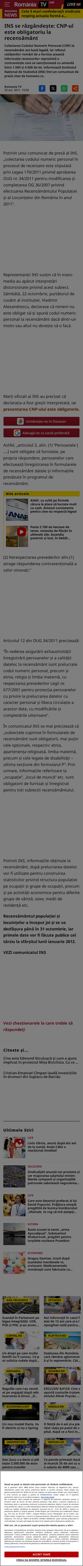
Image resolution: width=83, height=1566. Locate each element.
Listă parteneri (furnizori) (14, 1547)
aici (5, 1514)
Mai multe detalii (47, 1497)
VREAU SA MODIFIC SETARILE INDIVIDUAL (41, 1560)
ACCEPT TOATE (41, 1554)
